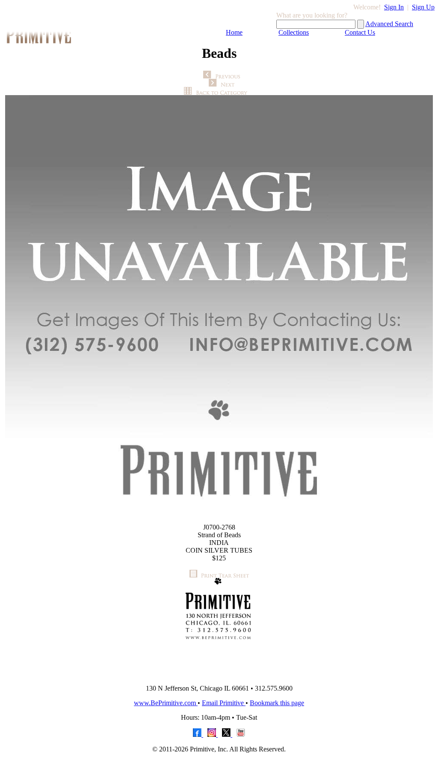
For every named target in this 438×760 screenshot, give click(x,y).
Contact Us (360, 32)
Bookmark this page (277, 702)
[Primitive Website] (219, 675)
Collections (293, 32)
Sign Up (423, 7)
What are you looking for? (311, 15)
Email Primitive (224, 702)
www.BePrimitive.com (166, 702)
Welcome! (367, 7)
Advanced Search (389, 23)
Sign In (394, 7)
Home (234, 32)
